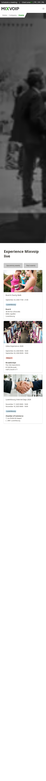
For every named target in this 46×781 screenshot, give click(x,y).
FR (35, 2)
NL (43, 2)
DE (39, 2)
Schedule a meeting (9, 2)
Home (4, 15)
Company (13, 15)
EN (31, 2)
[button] (43, 9)
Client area (26, 2)
